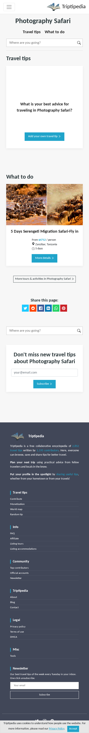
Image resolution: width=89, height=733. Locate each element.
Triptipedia (73, 7)
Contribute (16, 499)
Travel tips (32, 32)
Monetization (17, 504)
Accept (73, 728)
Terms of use (17, 631)
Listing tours (16, 543)
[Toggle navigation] (9, 7)
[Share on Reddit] (33, 308)
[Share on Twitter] (25, 308)
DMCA (13, 637)
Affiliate (14, 538)
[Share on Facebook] (40, 308)
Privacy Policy (56, 728)
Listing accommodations (23, 549)
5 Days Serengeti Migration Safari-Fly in (44, 232)
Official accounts (19, 573)
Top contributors (19, 568)
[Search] (79, 43)
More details (43, 258)
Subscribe (43, 383)
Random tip (16, 514)
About (13, 597)
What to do (55, 32)
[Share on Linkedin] (48, 308)
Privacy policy (17, 626)
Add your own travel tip (43, 136)
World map (16, 509)
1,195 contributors (48, 450)
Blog (12, 602)
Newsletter (16, 578)
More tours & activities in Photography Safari (43, 278)
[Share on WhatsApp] (56, 308)
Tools (13, 656)
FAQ (12, 533)
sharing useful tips (67, 474)
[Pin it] (63, 308)
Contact (14, 607)
